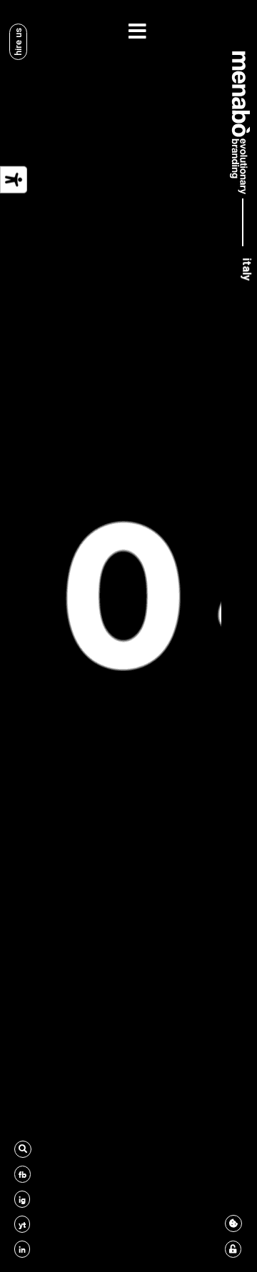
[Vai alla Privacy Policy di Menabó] (233, 1249)
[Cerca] (22, 1149)
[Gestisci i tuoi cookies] (233, 1223)
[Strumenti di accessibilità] (13, 179)
